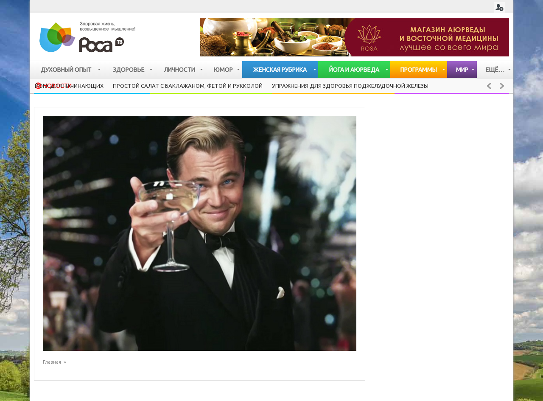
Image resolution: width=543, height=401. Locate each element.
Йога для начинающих (69, 86)
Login (499, 7)
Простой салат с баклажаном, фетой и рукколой (188, 86)
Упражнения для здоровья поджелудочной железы (350, 86)
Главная (52, 362)
